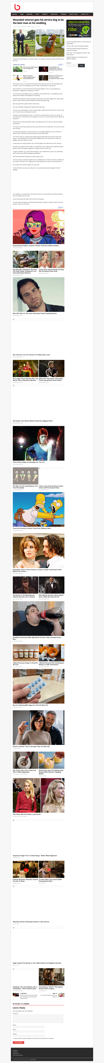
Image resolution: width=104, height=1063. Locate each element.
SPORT (37, 14)
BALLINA (14, 14)
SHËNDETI (45, 14)
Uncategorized (33, 26)
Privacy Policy (73, 14)
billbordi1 (25, 26)
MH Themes (33, 1059)
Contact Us (84, 14)
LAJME (21, 14)
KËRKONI (68, 63)
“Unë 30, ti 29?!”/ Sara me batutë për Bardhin (77, 46)
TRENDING (63, 14)
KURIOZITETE (54, 14)
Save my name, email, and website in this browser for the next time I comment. (34, 1038)
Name (14, 1025)
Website (15, 1034)
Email (14, 1029)
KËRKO (81, 65)
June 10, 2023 (18, 26)
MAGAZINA (29, 14)
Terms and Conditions (18, 1055)
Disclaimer (15, 1052)
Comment (15, 1013)
